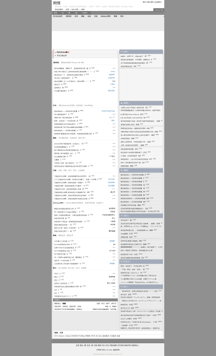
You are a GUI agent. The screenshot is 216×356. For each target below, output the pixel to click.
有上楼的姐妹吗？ (60, 114)
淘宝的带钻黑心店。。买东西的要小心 (134, 230)
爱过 (56, 277)
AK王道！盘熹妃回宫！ (62, 78)
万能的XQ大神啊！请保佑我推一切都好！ (69, 183)
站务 (89, 16)
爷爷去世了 (125, 220)
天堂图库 (113, 336)
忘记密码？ (158, 2)
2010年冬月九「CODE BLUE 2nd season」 (136, 322)
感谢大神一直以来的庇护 (63, 118)
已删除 (56, 160)
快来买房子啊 (59, 218)
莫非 (113, 120)
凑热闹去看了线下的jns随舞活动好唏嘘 (68, 127)
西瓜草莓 (111, 91)
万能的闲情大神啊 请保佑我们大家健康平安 (70, 192)
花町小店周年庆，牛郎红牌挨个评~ (133, 142)
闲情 (56, 2)
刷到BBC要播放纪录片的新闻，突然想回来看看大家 (73, 134)
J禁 (92, 345)
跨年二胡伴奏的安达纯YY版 (131, 163)
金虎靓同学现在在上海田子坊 (131, 244)
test (55, 290)
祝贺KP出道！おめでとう (130, 273)
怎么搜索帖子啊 (60, 157)
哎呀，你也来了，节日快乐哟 (64, 121)
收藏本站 (135, 345)
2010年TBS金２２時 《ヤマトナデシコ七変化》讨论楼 (140, 311)
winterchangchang (108, 111)
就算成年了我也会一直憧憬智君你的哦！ (69, 222)
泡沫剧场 (111, 182)
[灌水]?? (57, 84)
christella (111, 179)
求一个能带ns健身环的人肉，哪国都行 (68, 257)
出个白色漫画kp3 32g (62, 251)
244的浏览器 (125, 138)
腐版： (55, 138)
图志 (81, 345)
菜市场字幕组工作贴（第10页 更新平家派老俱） (138, 121)
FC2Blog (81, 336)
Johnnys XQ (159, 10)
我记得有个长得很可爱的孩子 (131, 152)
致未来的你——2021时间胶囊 (131, 188)
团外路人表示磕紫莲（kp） (64, 153)
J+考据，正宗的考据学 (129, 156)
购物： (55, 235)
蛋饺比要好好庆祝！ (61, 225)
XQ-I (103, 345)
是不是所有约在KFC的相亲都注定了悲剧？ (136, 315)
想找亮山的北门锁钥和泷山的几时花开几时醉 (70, 166)
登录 (144, 2)
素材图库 (106, 336)
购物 (115, 16)
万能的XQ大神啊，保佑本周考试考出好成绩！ (71, 195)
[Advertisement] (108, 40)
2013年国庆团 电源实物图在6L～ (132, 209)
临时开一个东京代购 (61, 261)
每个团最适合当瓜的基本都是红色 (66, 150)
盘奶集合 (57, 88)
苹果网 (87, 336)
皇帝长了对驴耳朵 (60, 283)
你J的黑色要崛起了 (61, 147)
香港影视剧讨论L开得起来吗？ (65, 124)
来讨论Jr (124, 295)
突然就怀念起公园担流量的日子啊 (66, 287)
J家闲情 (68, 16)
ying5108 (111, 78)
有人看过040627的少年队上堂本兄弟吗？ (135, 135)
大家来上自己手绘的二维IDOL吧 (132, 108)
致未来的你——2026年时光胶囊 (65, 111)
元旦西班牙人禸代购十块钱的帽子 (66, 264)
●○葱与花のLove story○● (130, 114)
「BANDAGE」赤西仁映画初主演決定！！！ (137, 291)
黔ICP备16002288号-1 (100, 354)
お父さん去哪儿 (126, 319)
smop (113, 71)
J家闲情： (56, 62)
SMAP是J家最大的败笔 (129, 241)
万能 (95, 16)
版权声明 (127, 345)
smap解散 (124, 234)
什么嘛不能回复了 (60, 91)
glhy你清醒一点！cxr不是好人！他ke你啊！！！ (71, 81)
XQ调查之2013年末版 (128, 205)
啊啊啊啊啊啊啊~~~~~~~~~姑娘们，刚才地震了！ (139, 247)
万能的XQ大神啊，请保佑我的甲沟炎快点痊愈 (71, 199)
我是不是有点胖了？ (61, 231)
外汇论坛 (99, 336)
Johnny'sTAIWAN (71, 336)
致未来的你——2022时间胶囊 (131, 185)
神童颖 (112, 241)
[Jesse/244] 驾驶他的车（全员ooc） (67, 144)
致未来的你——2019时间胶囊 (131, 192)
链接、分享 (58, 333)
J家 (85, 345)
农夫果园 (111, 186)
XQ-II (108, 345)
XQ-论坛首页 (57, 16)
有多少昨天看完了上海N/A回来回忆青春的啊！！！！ (73, 72)
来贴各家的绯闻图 (127, 149)
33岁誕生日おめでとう (62, 296)
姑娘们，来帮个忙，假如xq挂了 (132, 56)
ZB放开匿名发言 (126, 66)
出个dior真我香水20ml (62, 244)
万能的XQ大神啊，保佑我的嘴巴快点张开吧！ (71, 176)
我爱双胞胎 (125, 166)
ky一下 (112, 117)
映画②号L (124, 305)
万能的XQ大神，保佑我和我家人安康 (67, 189)
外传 (76, 16)
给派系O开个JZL (127, 254)
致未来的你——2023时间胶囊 (131, 182)
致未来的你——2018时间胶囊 (131, 195)
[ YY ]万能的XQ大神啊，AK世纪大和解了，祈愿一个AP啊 (75, 179)
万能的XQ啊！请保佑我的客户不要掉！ (68, 186)
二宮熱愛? (124, 325)
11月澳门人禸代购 (60, 241)
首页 (67, 9)
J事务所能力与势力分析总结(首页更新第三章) (137, 132)
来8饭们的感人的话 (127, 124)
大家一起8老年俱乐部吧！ (130, 145)
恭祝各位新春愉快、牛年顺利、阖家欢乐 (135, 60)
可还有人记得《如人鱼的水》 (64, 163)
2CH (56, 336)
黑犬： (55, 268)
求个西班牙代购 (60, 254)
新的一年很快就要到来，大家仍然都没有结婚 (70, 215)
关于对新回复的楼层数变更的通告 (133, 63)
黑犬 (56, 280)
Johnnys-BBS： (59, 203)
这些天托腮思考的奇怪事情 (130, 258)
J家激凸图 (124, 237)
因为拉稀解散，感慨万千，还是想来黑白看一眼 (71, 68)
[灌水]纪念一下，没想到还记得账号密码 (68, 75)
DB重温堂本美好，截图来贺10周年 (133, 128)
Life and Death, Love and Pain (131, 118)
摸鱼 (118, 336)
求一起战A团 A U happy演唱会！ (66, 212)
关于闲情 (120, 345)
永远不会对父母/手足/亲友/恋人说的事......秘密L (138, 224)
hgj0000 (112, 74)
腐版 (82, 16)
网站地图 (113, 345)
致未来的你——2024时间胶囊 (65, 130)
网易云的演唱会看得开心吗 (64, 209)
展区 (152, 2)
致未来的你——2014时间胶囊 (131, 202)
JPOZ (93, 336)
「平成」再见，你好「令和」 (131, 269)
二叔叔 (112, 84)
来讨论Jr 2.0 (125, 308)
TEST (56, 274)
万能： (55, 170)
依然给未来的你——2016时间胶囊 (133, 198)
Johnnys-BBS (106, 16)
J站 (76, 13)
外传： (55, 105)
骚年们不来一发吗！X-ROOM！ (65, 228)
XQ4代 (84, 13)
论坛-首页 (75, 9)
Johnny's (61, 336)
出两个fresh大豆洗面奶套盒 (64, 248)
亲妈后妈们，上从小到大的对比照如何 (134, 159)
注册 (148, 2)
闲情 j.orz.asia (107, 350)
